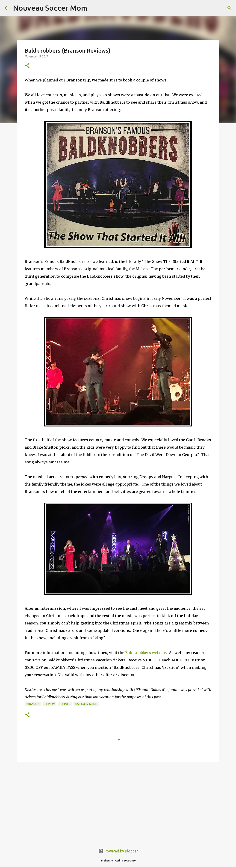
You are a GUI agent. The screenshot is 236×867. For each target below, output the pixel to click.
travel (65, 703)
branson (33, 703)
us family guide (86, 703)
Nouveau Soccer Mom (50, 8)
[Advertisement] (118, 801)
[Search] (229, 8)
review (50, 703)
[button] (27, 66)
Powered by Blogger (121, 851)
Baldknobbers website (145, 652)
